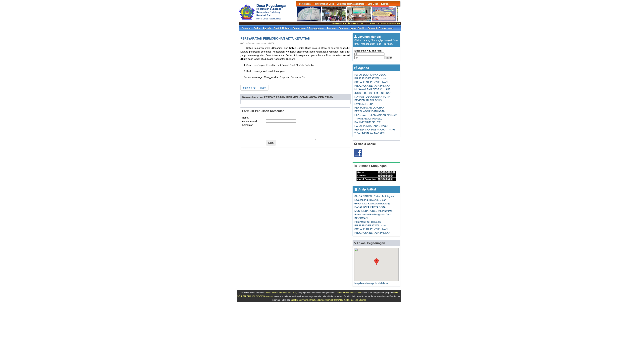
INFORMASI (361, 218)
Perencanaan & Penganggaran (308, 28)
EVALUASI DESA (363, 104)
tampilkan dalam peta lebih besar (371, 283)
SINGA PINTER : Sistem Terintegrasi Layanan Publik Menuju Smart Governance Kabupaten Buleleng (374, 199)
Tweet (263, 87)
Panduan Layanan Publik (352, 28)
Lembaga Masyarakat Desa (350, 3)
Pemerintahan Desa (324, 3)
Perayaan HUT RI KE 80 (367, 221)
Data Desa (373, 3)
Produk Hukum (282, 28)
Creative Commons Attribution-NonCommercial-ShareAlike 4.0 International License (328, 300)
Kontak (384, 3)
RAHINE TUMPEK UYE (367, 122)
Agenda (267, 28)
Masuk (388, 58)
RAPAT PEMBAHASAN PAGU (371, 125)
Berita (257, 28)
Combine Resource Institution (349, 292)
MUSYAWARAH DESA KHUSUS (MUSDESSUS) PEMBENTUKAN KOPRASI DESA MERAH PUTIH (372, 92)
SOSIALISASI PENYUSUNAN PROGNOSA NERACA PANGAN (372, 83)
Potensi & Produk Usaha (380, 28)
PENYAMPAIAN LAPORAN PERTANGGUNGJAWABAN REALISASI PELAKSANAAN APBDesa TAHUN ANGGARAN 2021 (375, 113)
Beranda (246, 28)
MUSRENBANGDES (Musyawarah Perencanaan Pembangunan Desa (373, 212)
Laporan (331, 28)
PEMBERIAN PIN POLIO (368, 100)
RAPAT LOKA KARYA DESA (370, 74)
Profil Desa (305, 3)
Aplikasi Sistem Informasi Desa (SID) (280, 292)
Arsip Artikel (366, 189)
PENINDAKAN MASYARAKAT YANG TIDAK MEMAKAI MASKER (374, 131)
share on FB (249, 87)
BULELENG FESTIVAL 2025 (370, 78)
